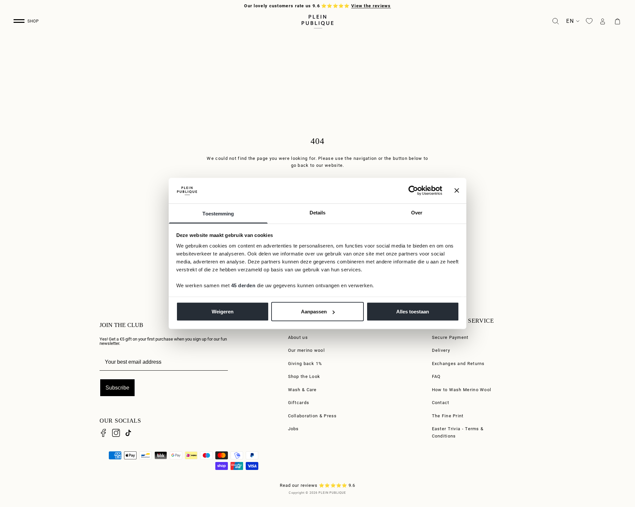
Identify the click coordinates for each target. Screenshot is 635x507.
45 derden (243, 285)
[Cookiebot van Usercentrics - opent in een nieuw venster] (413, 191)
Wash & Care (302, 389)
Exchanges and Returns (458, 363)
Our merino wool (306, 350)
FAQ (436, 376)
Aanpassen (314, 311)
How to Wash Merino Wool (461, 389)
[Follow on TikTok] (128, 433)
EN (570, 21)
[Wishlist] (589, 21)
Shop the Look (304, 376)
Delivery (441, 350)
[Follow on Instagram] (116, 433)
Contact (440, 402)
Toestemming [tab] (218, 213)
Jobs (293, 428)
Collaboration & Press (312, 415)
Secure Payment (450, 337)
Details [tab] (318, 212)
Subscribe (117, 388)
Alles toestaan (412, 311)
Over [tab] (416, 212)
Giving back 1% (305, 363)
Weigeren (222, 311)
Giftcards (299, 402)
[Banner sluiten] (456, 190)
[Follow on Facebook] (103, 433)
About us (298, 337)
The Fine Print (448, 415)
